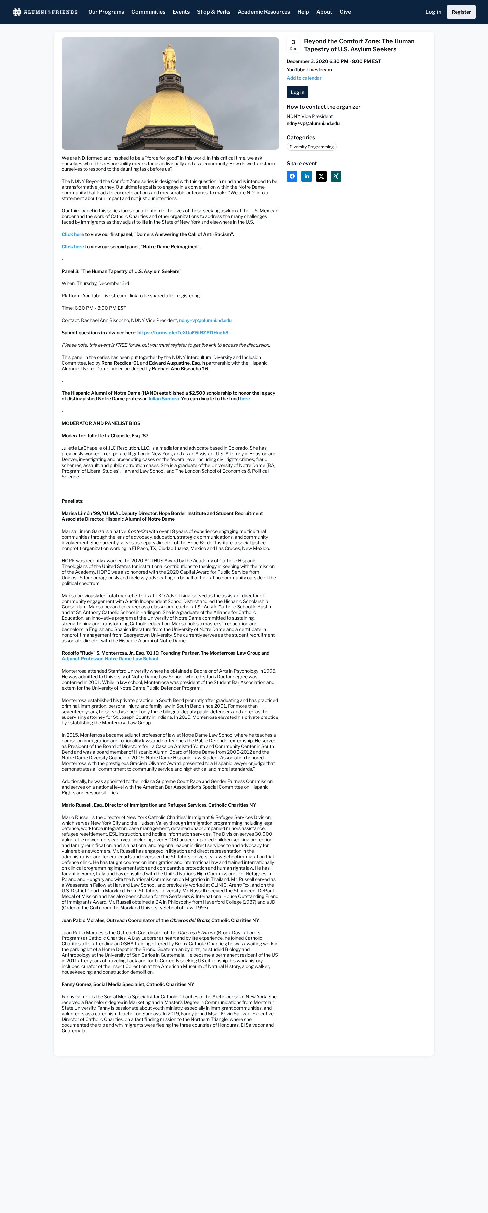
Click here (73, 234)
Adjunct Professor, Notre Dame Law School (110, 658)
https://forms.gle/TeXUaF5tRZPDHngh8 (183, 332)
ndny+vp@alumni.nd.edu (205, 320)
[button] (304, 78)
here (245, 398)
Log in (433, 12)
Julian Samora (163, 398)
